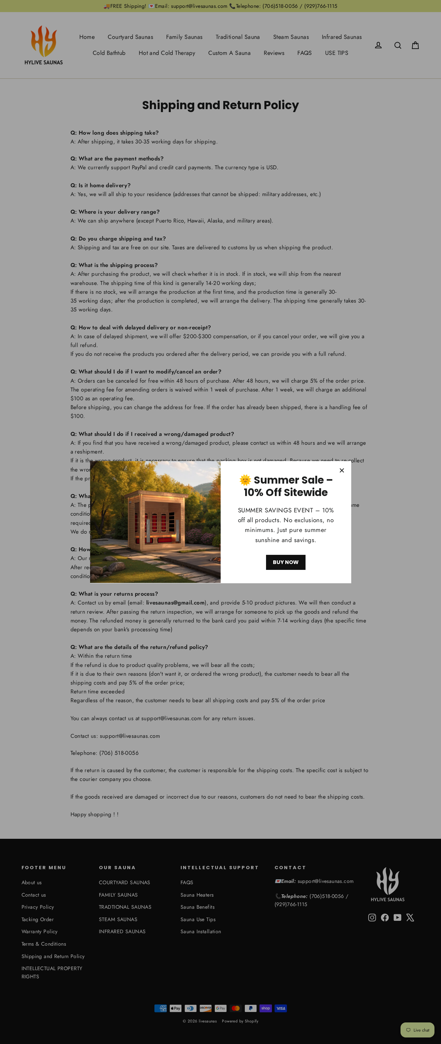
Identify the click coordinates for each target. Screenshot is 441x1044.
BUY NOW (286, 562)
